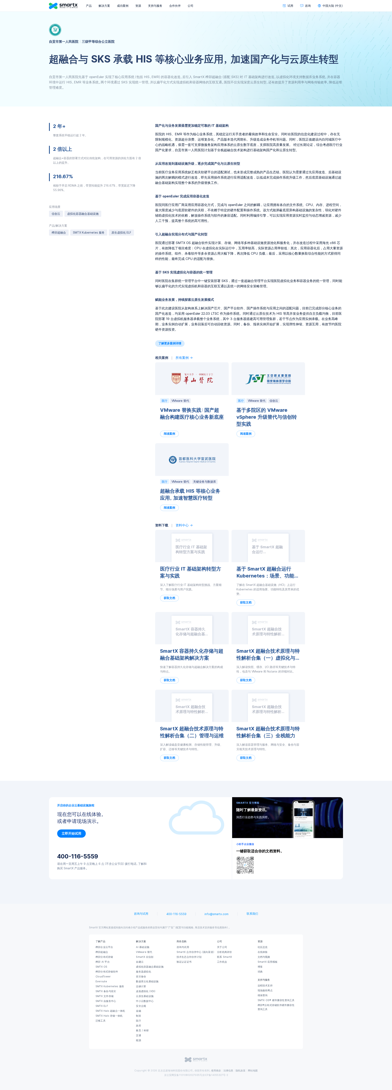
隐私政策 (240, 1070)
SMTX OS (101, 967)
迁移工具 (101, 1020)
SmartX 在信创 (144, 957)
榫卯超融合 (102, 952)
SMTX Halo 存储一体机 (109, 1016)
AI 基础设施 (142, 947)
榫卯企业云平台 (104, 947)
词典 (260, 971)
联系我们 (252, 913)
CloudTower (103, 976)
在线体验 (263, 952)
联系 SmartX (224, 957)
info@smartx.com (216, 914)
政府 (138, 1025)
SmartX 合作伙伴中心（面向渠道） (196, 952)
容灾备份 (141, 976)
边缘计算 (141, 986)
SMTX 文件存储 (105, 996)
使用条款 (216, 1070)
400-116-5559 (176, 914)
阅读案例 (169, 433)
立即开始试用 (71, 833)
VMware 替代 (144, 952)
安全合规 (141, 1006)
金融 (138, 1011)
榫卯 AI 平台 (103, 962)
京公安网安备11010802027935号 (183, 1075)
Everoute (101, 981)
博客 (260, 967)
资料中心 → (184, 525)
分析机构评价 (224, 952)
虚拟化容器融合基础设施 (149, 967)
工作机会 (222, 962)
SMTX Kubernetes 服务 (110, 986)
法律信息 (228, 1070)
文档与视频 (264, 957)
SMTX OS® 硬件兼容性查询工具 (276, 1000)
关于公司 (222, 947)
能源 (138, 1040)
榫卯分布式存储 (104, 957)
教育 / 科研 (142, 1030)
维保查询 (263, 995)
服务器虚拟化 (143, 971)
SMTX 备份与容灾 (106, 991)
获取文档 (169, 597)
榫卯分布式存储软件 (107, 971)
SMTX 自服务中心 (106, 1001)
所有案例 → (184, 357)
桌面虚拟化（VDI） (146, 991)
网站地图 (253, 1070)
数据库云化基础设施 (147, 981)
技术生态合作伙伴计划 (189, 957)
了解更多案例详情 (169, 343)
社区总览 (263, 947)
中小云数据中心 (145, 1001)
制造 (138, 1016)
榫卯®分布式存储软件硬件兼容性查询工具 (276, 1007)
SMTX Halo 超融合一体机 (110, 1011)
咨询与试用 (141, 913)
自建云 (140, 962)
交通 (138, 1035)
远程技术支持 (265, 985)
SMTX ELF (102, 1006)
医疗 (138, 1020)
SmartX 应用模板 (267, 962)
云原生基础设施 (145, 996)
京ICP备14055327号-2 (215, 1075)
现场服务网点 (265, 990)
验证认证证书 (184, 962)
